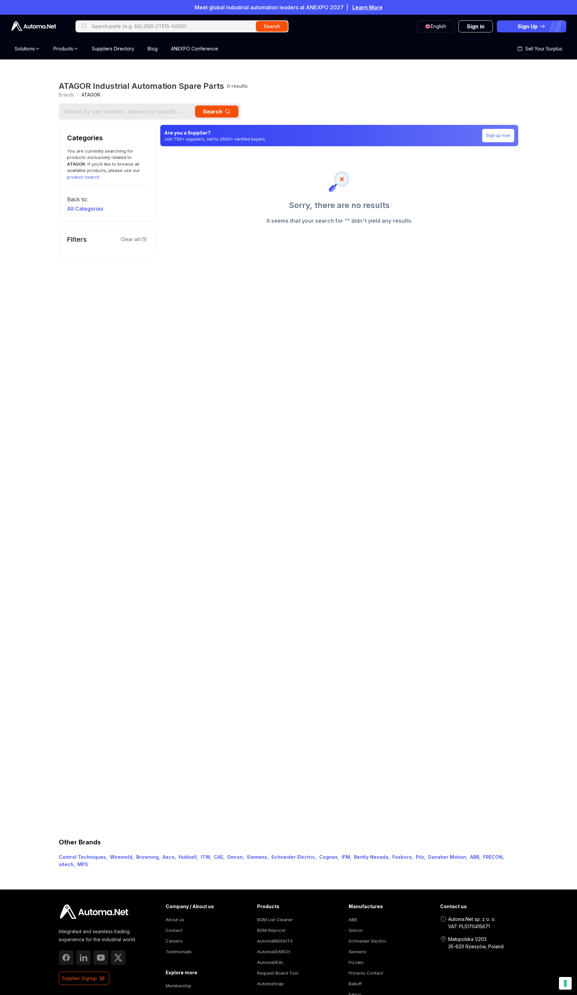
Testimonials (179, 951)
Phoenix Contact (366, 973)
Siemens (257, 857)
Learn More (367, 7)
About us (175, 919)
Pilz (420, 857)
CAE (218, 857)
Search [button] (272, 26)
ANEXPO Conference (194, 48)
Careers (174, 941)
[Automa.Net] (34, 26)
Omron (235, 857)
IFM (346, 857)
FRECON (493, 857)
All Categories (85, 208)
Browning (147, 857)
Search (212, 111)
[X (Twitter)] (118, 957)
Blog (153, 48)
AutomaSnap (270, 983)
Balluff (355, 983)
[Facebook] (66, 957)
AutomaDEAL (270, 962)
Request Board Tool (277, 973)
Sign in (476, 26)
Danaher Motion (447, 857)
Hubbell (188, 857)
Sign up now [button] (498, 135)
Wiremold (121, 857)
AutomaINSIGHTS (275, 941)
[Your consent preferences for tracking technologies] (565, 983)
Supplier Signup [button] (79, 978)
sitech (66, 864)
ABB (474, 857)
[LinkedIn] (83, 957)
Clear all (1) (134, 239)
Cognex (328, 857)
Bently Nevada (371, 857)
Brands (66, 94)
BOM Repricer (271, 930)
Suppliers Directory (113, 48)
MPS (82, 864)
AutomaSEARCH (273, 951)
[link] (66, 94)
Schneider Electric (293, 857)
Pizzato (356, 962)
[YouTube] (100, 957)
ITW (205, 857)
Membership (178, 985)
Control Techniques (82, 857)
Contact (174, 930)
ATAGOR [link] (90, 94)
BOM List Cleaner (275, 919)
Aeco (169, 857)
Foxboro (402, 857)
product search (83, 177)
